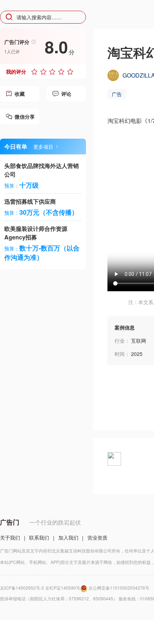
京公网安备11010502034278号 (118, 588)
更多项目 (43, 146)
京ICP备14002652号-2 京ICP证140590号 (40, 588)
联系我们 (39, 537)
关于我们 (10, 537)
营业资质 (97, 537)
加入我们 (68, 537)
